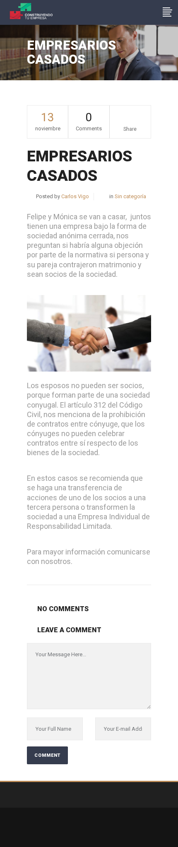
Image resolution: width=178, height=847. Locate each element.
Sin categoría (130, 196)
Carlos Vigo (75, 196)
